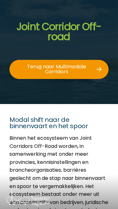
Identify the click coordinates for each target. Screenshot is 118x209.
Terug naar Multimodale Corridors (56, 69)
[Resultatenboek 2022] (40, 199)
